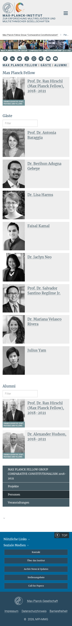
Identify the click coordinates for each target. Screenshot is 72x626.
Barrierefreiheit (58, 611)
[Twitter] (26, 58)
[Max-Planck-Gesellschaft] (20, 601)
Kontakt (36, 552)
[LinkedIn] (12, 58)
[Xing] (41, 58)
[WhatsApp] (34, 58)
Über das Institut (36, 560)
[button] (36, 518)
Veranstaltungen (18, 502)
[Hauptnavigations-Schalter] (65, 13)
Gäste (46, 65)
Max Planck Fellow (20, 65)
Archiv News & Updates (36, 569)
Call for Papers (36, 585)
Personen (14, 494)
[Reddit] (19, 58)
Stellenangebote (36, 577)
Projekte (13, 486)
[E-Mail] (48, 58)
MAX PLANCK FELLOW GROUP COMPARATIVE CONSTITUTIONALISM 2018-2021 (37, 474)
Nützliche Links (15, 539)
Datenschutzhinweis (34, 611)
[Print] (55, 58)
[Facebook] (5, 58)
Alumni (60, 65)
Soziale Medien (14, 545)
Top (64, 535)
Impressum (11, 611)
